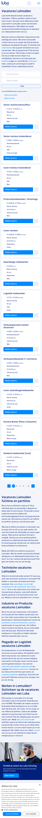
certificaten (32, 61)
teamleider (6, 623)
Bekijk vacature (11, 126)
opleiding (5, 61)
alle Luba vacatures (24, 720)
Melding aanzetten (10, 95)
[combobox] (21, 74)
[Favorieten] (29, 3)
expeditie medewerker (21, 667)
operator (31, 623)
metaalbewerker (8, 587)
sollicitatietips (7, 48)
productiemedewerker (19, 623)
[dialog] (21, 800)
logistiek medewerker (20, 669)
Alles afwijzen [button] (31, 814)
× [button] (39, 785)
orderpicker (6, 667)
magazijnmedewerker (10, 675)
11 (28, 486)
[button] (21, 810)
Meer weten (9, 775)
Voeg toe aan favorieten (36, 127)
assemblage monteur (22, 584)
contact (37, 730)
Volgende (33, 486)
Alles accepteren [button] (12, 814)
